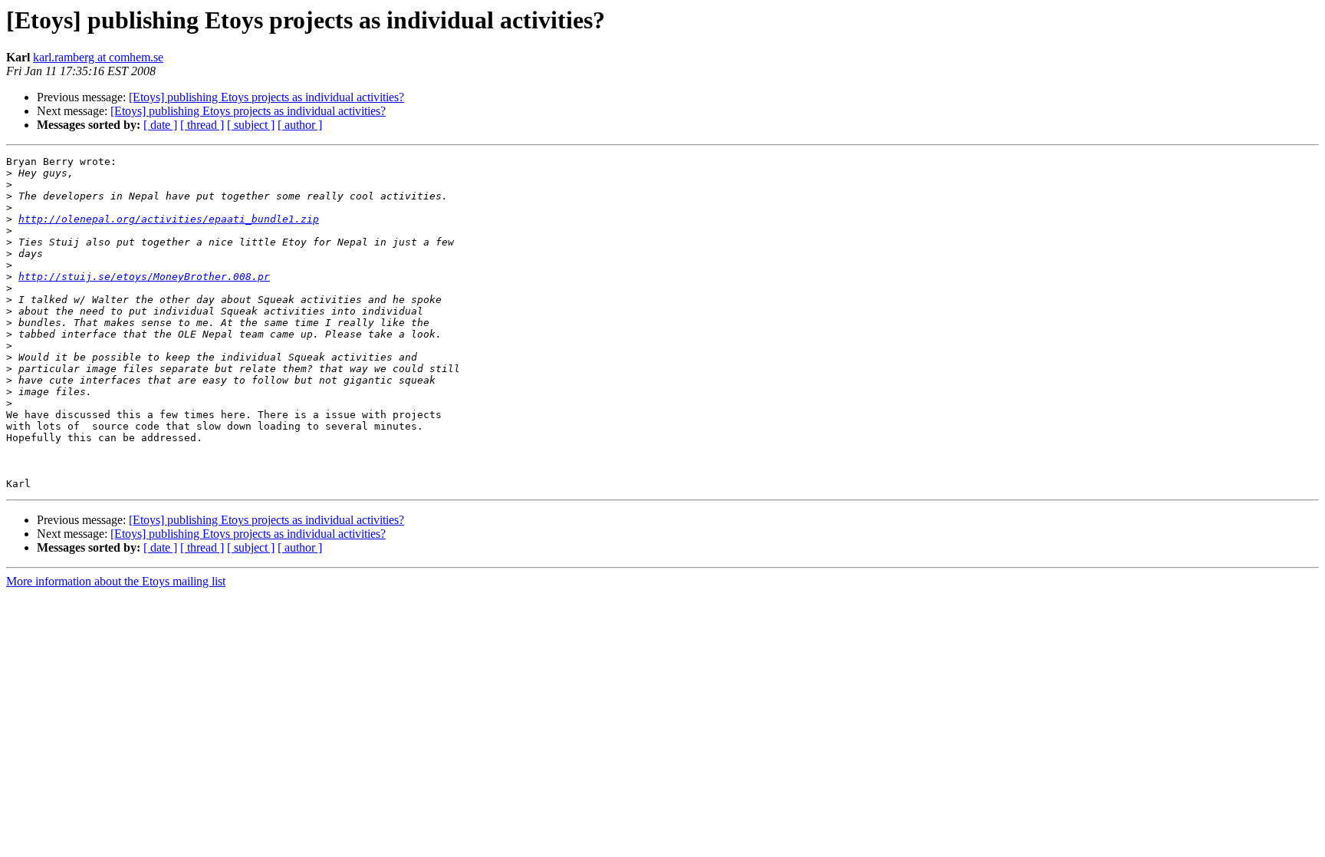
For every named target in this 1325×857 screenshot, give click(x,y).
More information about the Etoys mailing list (115, 581)
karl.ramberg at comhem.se (98, 57)
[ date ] (160, 124)
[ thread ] (202, 124)
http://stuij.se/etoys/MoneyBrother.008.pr (144, 276)
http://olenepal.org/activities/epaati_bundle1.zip (168, 219)
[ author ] (300, 124)
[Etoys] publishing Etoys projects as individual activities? (266, 97)
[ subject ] (251, 124)
